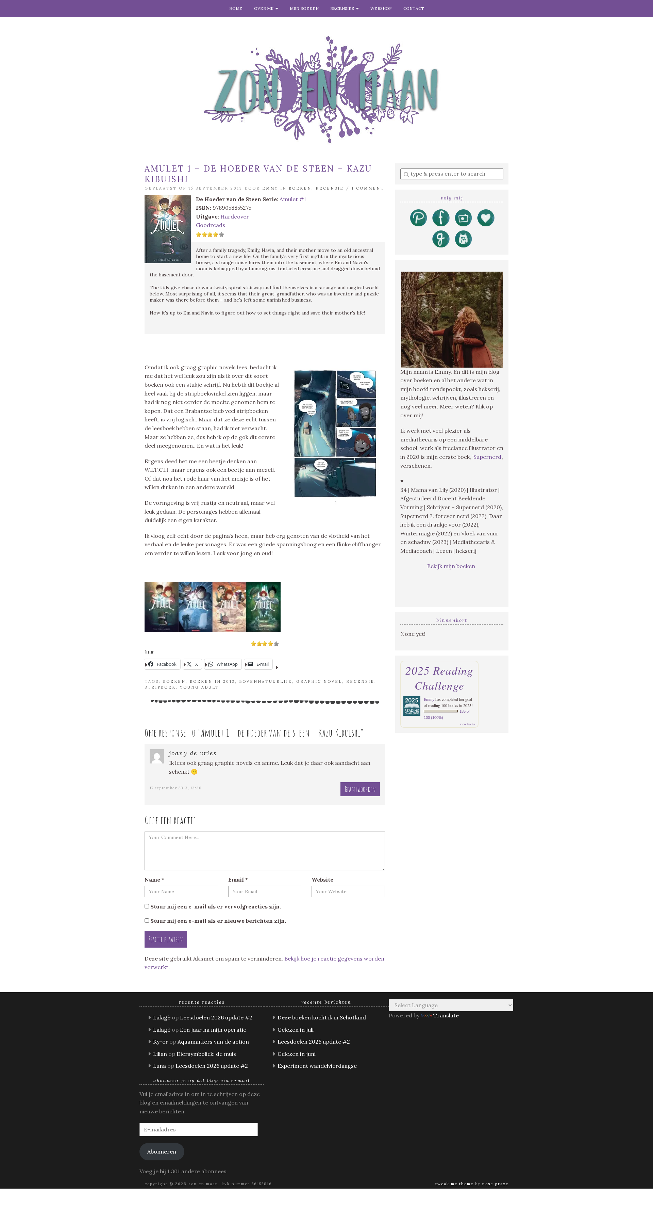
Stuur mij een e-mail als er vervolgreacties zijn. (215, 906)
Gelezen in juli (296, 1029)
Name (154, 879)
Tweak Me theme (454, 1183)
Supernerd (487, 456)
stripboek (160, 687)
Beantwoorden (360, 789)
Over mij (264, 8)
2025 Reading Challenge (439, 678)
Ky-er (160, 1041)
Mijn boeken (304, 8)
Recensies (343, 8)
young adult (199, 687)
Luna (159, 1065)
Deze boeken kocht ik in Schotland (322, 1017)
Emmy (270, 188)
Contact (413, 8)
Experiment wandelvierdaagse (317, 1065)
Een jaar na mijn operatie (213, 1029)
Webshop (381, 8)
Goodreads (210, 225)
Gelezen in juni (297, 1053)
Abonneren (161, 1151)
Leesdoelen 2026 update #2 (216, 1017)
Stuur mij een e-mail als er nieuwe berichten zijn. (218, 920)
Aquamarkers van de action (213, 1041)
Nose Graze (495, 1183)
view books (467, 724)
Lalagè (161, 1017)
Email (238, 879)
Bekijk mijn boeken (451, 566)
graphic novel (319, 681)
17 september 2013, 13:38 (176, 787)
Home (235, 8)
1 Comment (368, 188)
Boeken (300, 188)
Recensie (330, 188)
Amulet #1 (293, 199)
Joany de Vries (193, 753)
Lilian (160, 1053)
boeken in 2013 (212, 681)
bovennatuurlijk (265, 681)
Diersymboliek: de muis (206, 1053)
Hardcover (234, 216)
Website (322, 879)
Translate (446, 1015)
